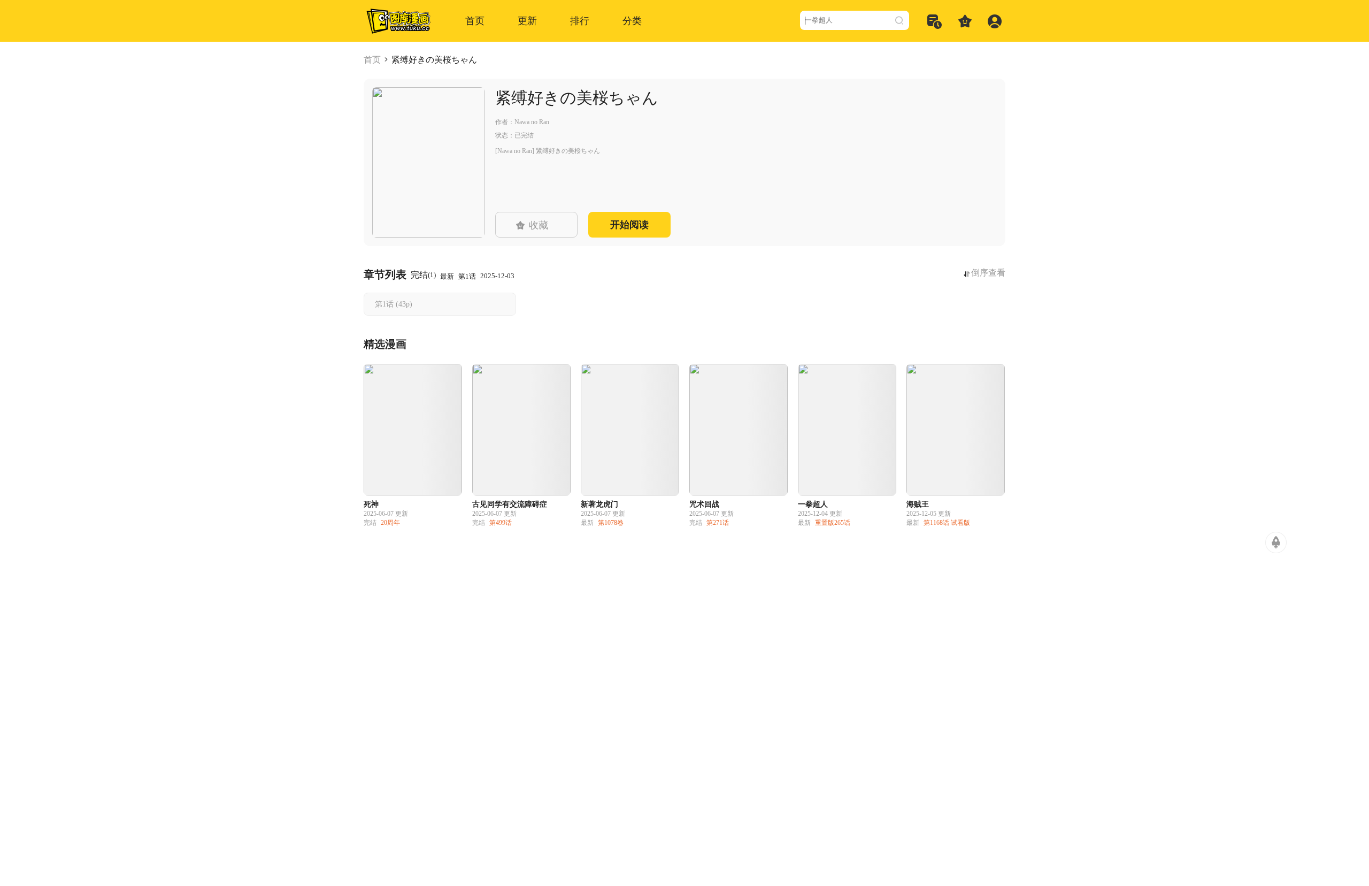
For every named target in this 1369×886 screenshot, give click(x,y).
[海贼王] (955, 429)
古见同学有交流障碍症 (509, 504)
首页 (372, 59)
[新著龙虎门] (630, 429)
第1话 (467, 276)
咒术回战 (704, 504)
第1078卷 (611, 522)
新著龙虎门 (599, 504)
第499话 (500, 522)
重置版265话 (832, 522)
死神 (371, 504)
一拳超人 (813, 504)
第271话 (717, 522)
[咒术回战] (738, 429)
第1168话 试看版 (947, 522)
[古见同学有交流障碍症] (521, 429)
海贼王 (917, 504)
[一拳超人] (847, 429)
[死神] (413, 429)
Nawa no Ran (531, 122)
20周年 (390, 522)
